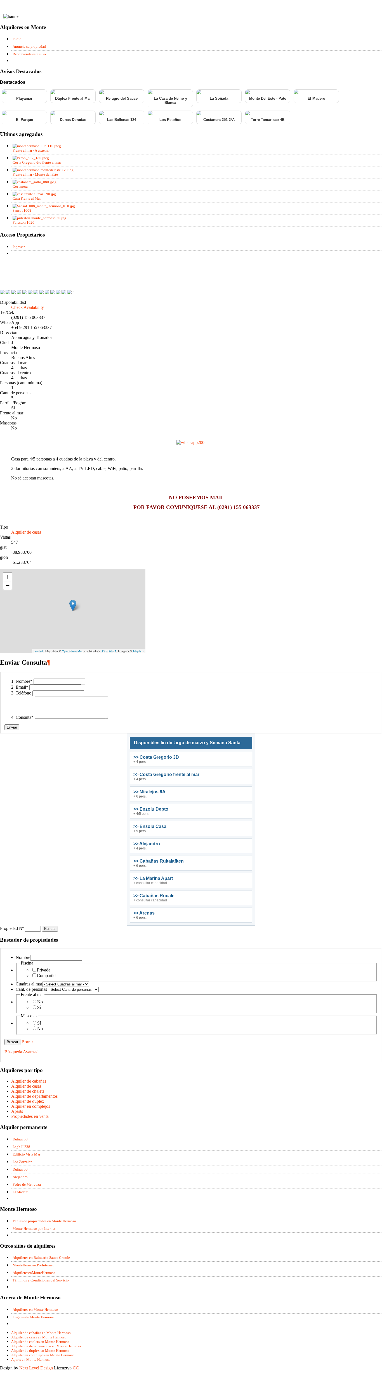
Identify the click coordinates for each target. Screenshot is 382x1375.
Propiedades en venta (30, 1116)
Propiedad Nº (12, 928)
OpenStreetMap (72, 651)
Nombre (24, 681)
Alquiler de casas (26, 532)
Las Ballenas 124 (121, 120)
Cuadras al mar (29, 984)
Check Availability (27, 307)
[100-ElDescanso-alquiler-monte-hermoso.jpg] (52, 292)
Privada (43, 970)
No (40, 1001)
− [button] (8, 585)
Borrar (27, 1041)
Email (22, 687)
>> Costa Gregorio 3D (156, 757)
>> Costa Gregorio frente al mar (166, 774)
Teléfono (23, 693)
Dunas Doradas (73, 120)
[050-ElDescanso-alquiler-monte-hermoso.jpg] (30, 292)
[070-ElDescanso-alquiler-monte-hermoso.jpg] (36, 292)
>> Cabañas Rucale (154, 895)
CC (76, 1368)
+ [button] (8, 576)
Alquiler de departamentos (34, 1096)
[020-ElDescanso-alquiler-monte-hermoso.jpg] (69, 292)
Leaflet (38, 651)
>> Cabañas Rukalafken (158, 861)
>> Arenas (144, 913)
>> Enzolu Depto (150, 809)
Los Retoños (170, 120)
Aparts (17, 1111)
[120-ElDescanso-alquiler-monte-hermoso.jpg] (64, 292)
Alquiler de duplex (27, 1101)
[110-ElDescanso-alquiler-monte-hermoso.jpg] (58, 292)
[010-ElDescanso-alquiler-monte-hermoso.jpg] (13, 292)
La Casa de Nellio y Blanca (170, 100)
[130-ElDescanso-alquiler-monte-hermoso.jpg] (2, 292)
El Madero (316, 98)
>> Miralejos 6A (149, 791)
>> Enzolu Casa (149, 826)
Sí (39, 1007)
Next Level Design (36, 1368)
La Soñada (219, 98)
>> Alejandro (146, 843)
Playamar (24, 98)
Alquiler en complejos (30, 1106)
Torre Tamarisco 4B (267, 120)
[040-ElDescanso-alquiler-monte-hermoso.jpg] (8, 292)
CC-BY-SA (109, 651)
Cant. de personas (31, 989)
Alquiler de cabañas (28, 1081)
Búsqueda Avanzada (22, 1051)
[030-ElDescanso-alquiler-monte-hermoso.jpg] (24, 292)
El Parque (24, 120)
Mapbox (138, 651)
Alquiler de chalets (27, 1091)
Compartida (47, 975)
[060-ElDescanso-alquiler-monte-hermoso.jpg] (19, 292)
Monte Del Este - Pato (267, 98)
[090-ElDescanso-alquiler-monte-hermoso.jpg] (41, 292)
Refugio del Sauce (122, 98)
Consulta (25, 717)
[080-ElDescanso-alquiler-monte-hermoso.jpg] (47, 292)
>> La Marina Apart (153, 878)
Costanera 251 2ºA (219, 120)
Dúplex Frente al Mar (73, 98)
